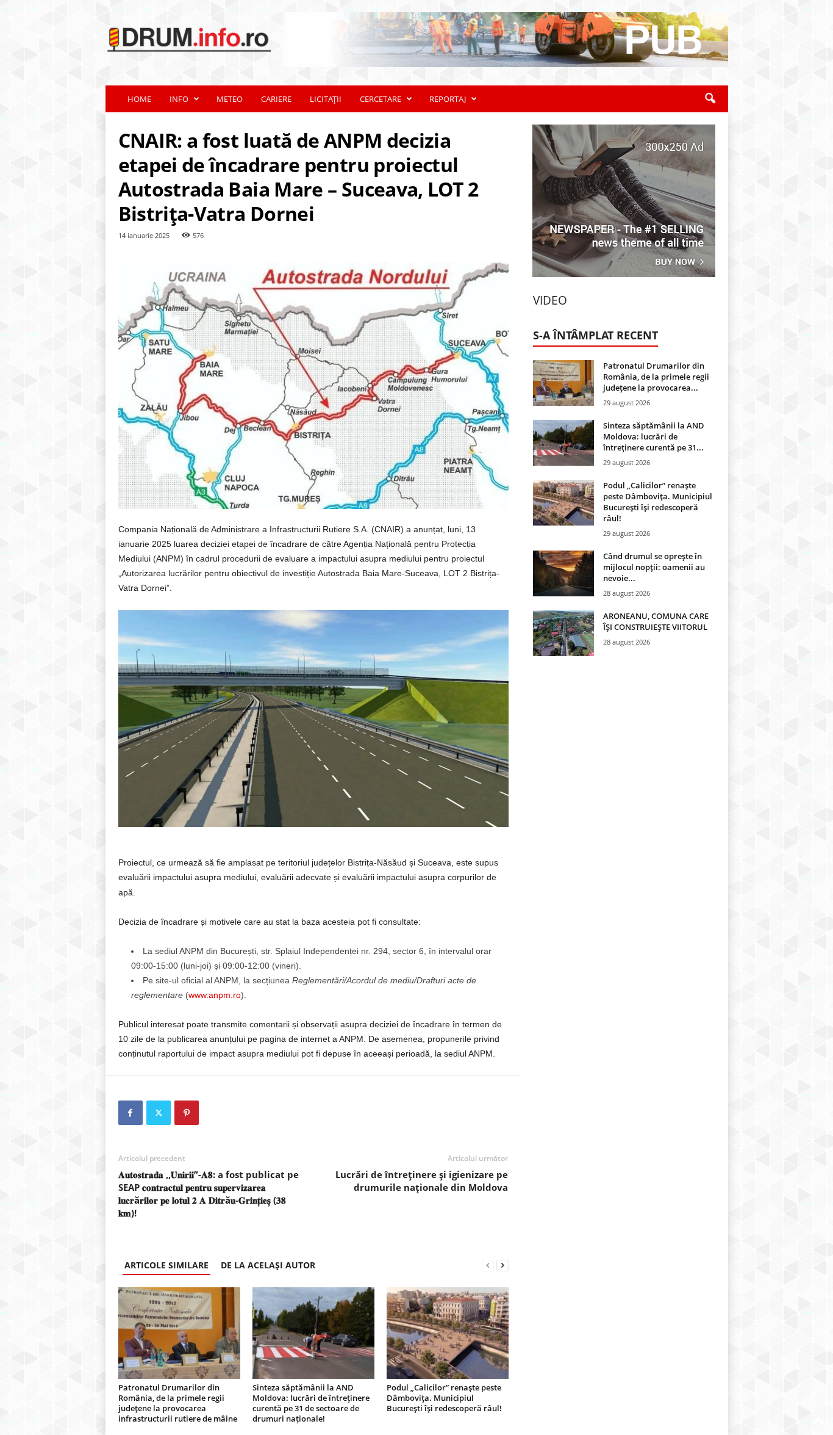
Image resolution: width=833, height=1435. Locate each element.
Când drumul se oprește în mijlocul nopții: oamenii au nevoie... (654, 567)
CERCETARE (380, 98)
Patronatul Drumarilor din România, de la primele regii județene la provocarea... (656, 376)
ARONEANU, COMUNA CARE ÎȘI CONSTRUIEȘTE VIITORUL (656, 621)
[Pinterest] (186, 1113)
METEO (229, 98)
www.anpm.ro (214, 995)
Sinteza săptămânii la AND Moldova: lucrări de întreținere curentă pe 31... (653, 436)
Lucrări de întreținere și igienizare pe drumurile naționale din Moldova (421, 1180)
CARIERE (276, 98)
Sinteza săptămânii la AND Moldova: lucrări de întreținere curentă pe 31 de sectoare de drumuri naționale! (311, 1403)
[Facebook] (130, 1113)
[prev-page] (488, 1265)
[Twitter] (158, 1113)
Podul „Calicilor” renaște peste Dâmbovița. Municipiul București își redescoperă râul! (444, 1398)
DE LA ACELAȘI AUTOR (268, 1265)
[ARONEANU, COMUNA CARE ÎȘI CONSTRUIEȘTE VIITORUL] (563, 633)
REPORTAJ (447, 98)
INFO (179, 98)
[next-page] (502, 1265)
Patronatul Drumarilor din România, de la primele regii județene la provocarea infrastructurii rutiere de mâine (177, 1403)
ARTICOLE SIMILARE (166, 1265)
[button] (709, 98)
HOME (139, 98)
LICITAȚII (325, 98)
